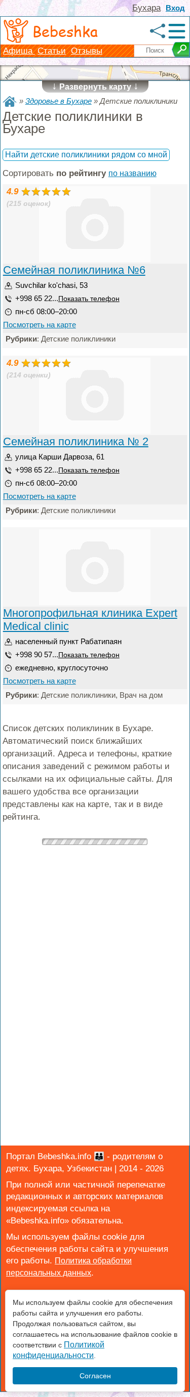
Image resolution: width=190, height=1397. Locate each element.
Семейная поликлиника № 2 (75, 441)
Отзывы (86, 51)
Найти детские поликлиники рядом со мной (86, 154)
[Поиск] (180, 49)
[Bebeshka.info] (10, 101)
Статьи (51, 51)
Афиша (19, 51)
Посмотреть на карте (39, 324)
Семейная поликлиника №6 (74, 270)
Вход (175, 8)
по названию (132, 173)
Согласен (95, 1376)
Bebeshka (65, 31)
